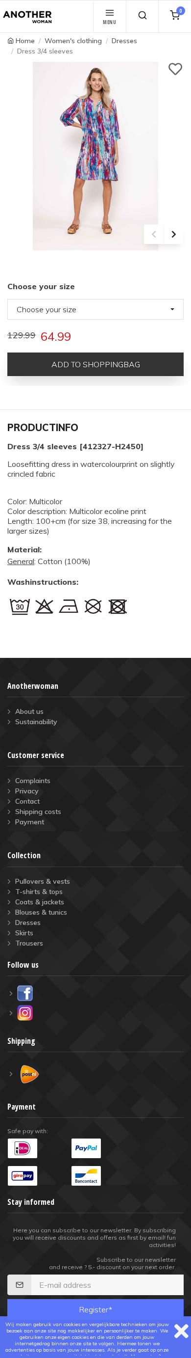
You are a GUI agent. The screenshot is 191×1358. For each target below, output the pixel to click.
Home (25, 40)
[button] (95, 309)
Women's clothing (73, 40)
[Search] (142, 16)
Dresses (124, 40)
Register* (95, 1309)
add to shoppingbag (95, 364)
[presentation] (154, 234)
